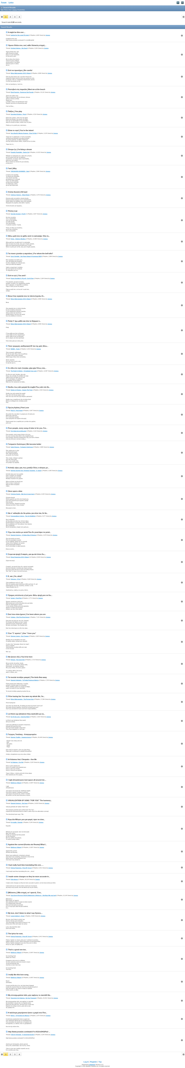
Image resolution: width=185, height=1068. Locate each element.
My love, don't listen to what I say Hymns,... (25, 913)
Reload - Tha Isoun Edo (18, 660)
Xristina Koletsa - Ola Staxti (19, 48)
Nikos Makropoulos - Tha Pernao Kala (22, 699)
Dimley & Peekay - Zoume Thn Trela (21, 390)
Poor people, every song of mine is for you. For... (27, 428)
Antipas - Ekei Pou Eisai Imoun (20, 617)
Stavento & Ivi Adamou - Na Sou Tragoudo (23, 998)
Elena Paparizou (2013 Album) (20, 557)
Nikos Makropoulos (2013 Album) (21, 73)
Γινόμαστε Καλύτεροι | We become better (24, 444)
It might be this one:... (16, 32)
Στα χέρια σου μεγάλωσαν (18, 431)
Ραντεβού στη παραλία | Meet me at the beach (26, 89)
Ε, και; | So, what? (15, 576)
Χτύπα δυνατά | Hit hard (17, 192)
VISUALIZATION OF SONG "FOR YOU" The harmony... (30, 800)
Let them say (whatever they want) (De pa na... (26, 714)
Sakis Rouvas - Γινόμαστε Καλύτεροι (22, 447)
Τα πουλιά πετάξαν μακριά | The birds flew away (27, 677)
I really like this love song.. (18, 975)
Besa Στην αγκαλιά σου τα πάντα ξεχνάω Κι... (26, 296)
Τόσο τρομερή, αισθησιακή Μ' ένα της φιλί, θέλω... (28, 346)
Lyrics (11, 2)
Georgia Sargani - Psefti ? (18, 214)
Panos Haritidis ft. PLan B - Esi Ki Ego (22, 278)
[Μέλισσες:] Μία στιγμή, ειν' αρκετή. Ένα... (25, 892)
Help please (14, 879)
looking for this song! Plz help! (20, 35)
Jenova (48, 35)
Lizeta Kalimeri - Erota (17, 916)
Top (100, 1062)
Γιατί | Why (12, 168)
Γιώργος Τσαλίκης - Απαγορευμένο (22, 734)
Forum (3, 2)
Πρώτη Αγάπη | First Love (18, 408)
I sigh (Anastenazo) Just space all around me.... (27, 780)
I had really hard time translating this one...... (25, 865)
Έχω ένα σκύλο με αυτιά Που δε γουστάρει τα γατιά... (29, 532)
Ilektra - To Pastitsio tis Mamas (20, 1015)
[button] (5, 16)
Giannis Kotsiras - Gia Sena (19, 803)
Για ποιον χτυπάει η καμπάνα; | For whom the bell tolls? (30, 253)
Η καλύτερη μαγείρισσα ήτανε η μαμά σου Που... (27, 1013)
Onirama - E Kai (15, 579)
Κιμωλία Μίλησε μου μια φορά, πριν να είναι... (26, 819)
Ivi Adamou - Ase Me (17, 762)
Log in (86, 1062)
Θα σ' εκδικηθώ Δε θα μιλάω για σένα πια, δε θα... (28, 513)
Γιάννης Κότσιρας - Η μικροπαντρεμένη (22, 1034)
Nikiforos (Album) (16, 783)
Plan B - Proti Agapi (16, 410)
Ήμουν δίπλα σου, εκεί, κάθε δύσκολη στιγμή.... (27, 45)
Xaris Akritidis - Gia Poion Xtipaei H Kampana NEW (26, 256)
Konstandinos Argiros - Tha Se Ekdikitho (23, 516)
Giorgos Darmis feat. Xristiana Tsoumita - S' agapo (26, 470)
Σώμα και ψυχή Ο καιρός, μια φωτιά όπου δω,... (27, 554)
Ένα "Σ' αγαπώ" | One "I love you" (22, 633)
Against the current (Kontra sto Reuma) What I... (27, 844)
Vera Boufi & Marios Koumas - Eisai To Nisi (24, 133)
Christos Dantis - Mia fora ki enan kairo (22, 494)
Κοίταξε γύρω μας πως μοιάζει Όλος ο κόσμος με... (28, 468)
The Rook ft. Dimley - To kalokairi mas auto (24, 371)
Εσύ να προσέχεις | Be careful (20, 70)
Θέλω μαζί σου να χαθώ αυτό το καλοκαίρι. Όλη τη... (29, 236)
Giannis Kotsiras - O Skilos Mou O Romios (23, 535)
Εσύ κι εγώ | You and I (17, 275)
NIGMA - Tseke (15, 349)
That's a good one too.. (17, 950)
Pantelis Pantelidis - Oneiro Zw (20, 152)
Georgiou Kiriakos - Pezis (18, 114)
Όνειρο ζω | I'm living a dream (20, 149)
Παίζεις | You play (15, 111)
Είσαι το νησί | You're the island (21, 130)
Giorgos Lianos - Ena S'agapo (20, 636)
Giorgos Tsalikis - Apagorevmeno (21, 737)
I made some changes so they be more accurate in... (29, 876)
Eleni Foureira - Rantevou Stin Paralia (22, 92)
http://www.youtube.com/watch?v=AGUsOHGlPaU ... (29, 1032)
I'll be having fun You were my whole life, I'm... (26, 696)
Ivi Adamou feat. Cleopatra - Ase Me (22, 759)
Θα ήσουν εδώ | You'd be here (20, 657)
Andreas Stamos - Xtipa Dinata (20, 195)
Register (93, 1062)
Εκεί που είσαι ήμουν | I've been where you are (27, 614)
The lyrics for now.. (15, 934)
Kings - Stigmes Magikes (18, 239)
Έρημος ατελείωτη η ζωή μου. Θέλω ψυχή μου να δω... (30, 595)
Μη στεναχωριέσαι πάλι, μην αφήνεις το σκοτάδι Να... (29, 995)
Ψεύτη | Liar (12, 211)
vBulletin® (92, 1064)
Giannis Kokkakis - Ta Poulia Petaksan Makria (25, 680)
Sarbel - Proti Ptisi (16, 598)
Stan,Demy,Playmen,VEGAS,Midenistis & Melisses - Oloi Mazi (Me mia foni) (33, 895)
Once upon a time (15, 491)
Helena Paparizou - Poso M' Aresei (21, 868)
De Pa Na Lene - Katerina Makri (20, 717)
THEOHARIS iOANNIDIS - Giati (20, 171)
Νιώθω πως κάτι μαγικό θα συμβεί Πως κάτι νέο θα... (29, 387)
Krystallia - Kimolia (16, 822)
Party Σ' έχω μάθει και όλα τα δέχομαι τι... (24, 321)
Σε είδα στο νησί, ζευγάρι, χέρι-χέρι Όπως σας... (27, 368)
